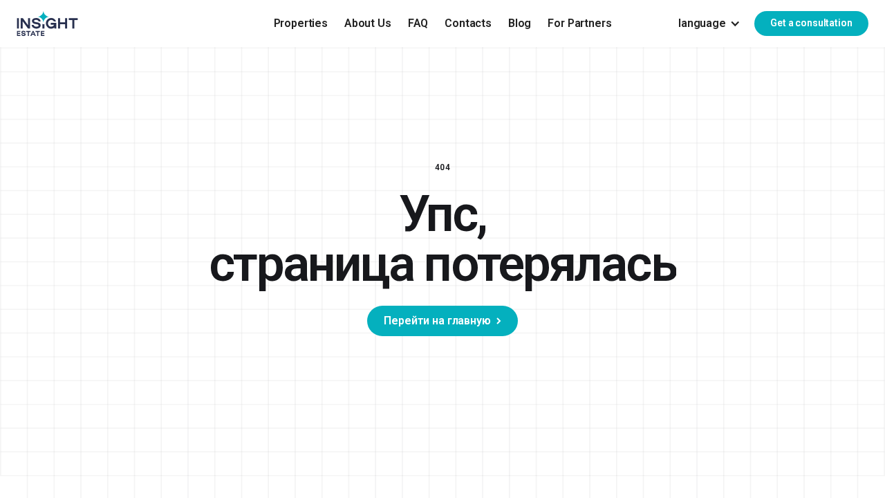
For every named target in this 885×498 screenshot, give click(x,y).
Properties (301, 23)
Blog (519, 23)
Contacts (468, 23)
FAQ (418, 23)
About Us (367, 23)
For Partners (579, 23)
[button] (709, 23)
